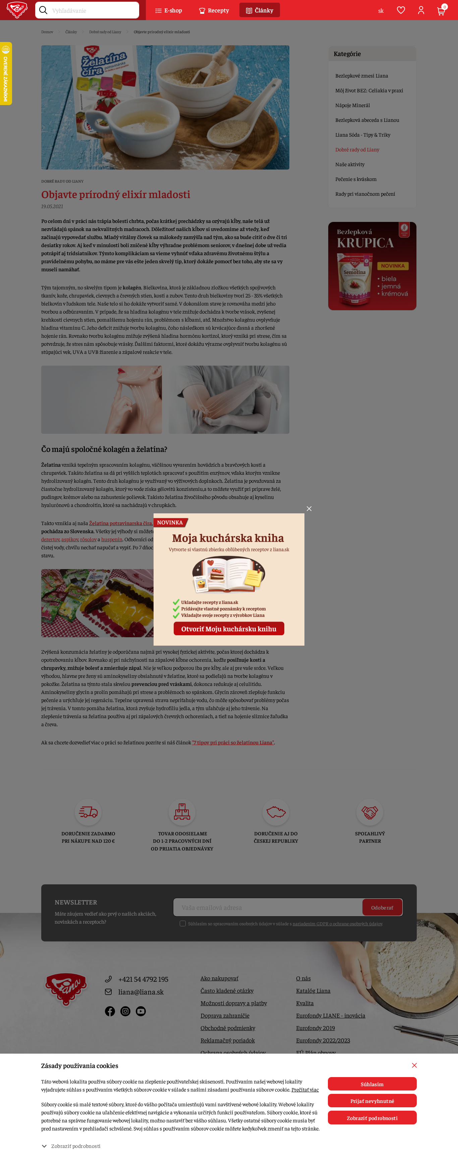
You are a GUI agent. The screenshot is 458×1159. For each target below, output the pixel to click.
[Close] (309, 508)
